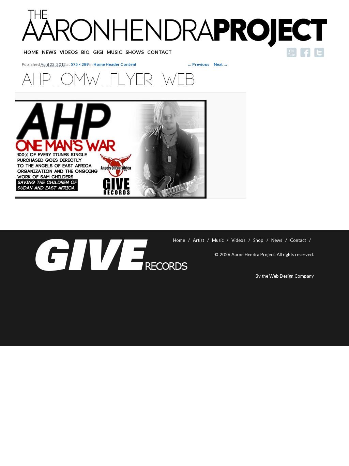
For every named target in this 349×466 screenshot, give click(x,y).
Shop (258, 240)
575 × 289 (80, 64)
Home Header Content (115, 64)
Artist (198, 240)
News (49, 52)
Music (114, 52)
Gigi (98, 52)
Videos (69, 52)
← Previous (198, 64)
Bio (85, 52)
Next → (221, 64)
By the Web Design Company (285, 276)
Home (31, 52)
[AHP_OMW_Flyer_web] (125, 149)
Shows (134, 52)
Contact (159, 52)
